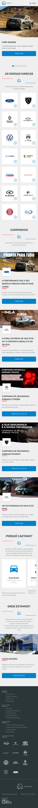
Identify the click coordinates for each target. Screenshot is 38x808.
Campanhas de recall (13, 718)
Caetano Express (11, 715)
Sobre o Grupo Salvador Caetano (16, 727)
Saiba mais (19, 53)
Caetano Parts (11, 713)
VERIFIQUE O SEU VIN (19, 414)
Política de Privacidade (28, 794)
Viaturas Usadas (11, 696)
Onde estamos (19, 675)
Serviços (9, 708)
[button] (35, 24)
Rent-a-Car (10, 699)
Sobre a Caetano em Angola (15, 725)
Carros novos (10, 694)
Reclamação (10, 732)
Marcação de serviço (13, 711)
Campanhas (10, 701)
